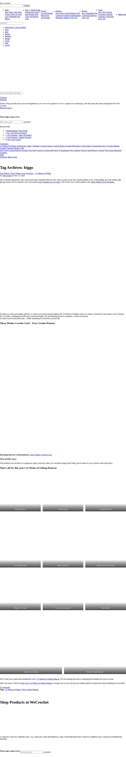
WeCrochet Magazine (113, 150)
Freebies (3, 100)
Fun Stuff (32, 150)
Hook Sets (45, 15)
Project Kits (33, 14)
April (15, 157)
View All (73, 18)
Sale (6, 43)
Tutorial (101, 150)
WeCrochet (6, 176)
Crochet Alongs (46, 146)
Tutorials (3, 98)
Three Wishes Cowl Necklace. (103, 182)
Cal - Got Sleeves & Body (16, 133)
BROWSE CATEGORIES (15, 28)
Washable (13, 17)
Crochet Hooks (47, 13)
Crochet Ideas (85, 146)
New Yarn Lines (11, 12)
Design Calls (19, 148)
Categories (4, 144)
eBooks (67, 18)
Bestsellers (90, 13)
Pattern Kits (29, 12)
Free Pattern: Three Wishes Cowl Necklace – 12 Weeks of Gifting (25, 173)
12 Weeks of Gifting (13, 690)
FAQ (2, 150)
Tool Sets (110, 17)
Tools (100, 10)
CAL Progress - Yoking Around (18, 137)
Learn (123, 14)
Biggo (14, 459)
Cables (28, 146)
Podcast (84, 150)
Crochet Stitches (113, 146)
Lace (7, 17)
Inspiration (65, 150)
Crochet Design (59, 146)
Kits (6, 32)
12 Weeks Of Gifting (8, 146)
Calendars (36, 146)
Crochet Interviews (99, 146)
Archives (3, 153)
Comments (5, 687)
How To (57, 150)
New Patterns (75, 150)
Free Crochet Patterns (68, 13)
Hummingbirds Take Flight (16, 131)
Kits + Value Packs (32, 10)
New (57, 13)
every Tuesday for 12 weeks (49, 182)
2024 (2, 155)
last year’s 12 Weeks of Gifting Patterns (37, 683)
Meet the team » (6, 108)
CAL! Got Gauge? (13, 140)
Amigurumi (21, 146)
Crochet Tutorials (6, 148)
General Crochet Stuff (45, 150)
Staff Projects (92, 150)
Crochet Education (72, 146)
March (10, 157)
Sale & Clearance (105, 15)
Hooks (43, 11)
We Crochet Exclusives (68, 14)
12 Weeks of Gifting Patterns (48, 679)
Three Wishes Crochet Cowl (41, 455)
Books (84, 11)
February (3, 157)
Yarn (7, 10)
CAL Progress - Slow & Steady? (19, 135)
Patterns (59, 11)
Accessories (45, 18)
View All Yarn (16, 14)
